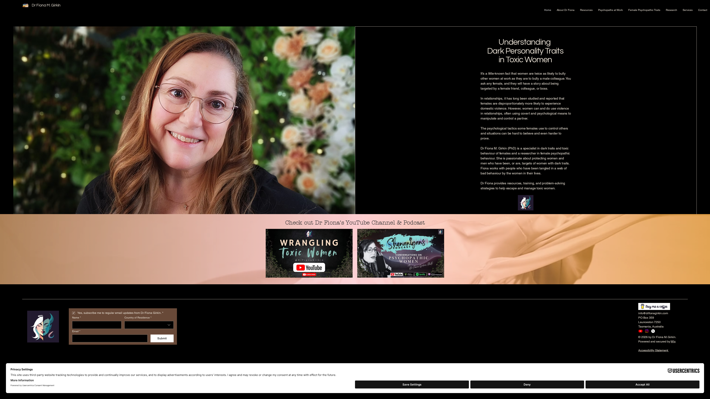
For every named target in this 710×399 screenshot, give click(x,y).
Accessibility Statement (653, 350)
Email (76, 331)
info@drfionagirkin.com (653, 313)
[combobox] (149, 325)
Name (76, 317)
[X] (653, 331)
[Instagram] (647, 331)
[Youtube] (640, 331)
